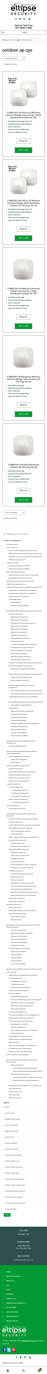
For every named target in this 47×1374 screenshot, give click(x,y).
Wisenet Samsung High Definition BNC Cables (28, 1071)
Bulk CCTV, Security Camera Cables (22, 1003)
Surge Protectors (17, 1033)
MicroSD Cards (16, 920)
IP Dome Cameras (17, 880)
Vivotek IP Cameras (16, 769)
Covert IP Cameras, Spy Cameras (22, 874)
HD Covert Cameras (18, 843)
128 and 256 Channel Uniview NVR (22, 711)
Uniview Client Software (19, 759)
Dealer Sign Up (12, 1316)
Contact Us (11, 1298)
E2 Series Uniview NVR (18, 732)
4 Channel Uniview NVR (19, 720)
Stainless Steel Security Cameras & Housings (24, 837)
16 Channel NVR (16, 961)
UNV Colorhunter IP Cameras (20, 660)
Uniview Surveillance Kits (17, 746)
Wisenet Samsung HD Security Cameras (26, 1080)
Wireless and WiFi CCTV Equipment (20, 1051)
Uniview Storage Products (20, 680)
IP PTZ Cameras (17, 834)
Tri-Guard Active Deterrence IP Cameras (24, 644)
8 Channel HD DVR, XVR (19, 939)
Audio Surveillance (15, 978)
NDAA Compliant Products (16, 572)
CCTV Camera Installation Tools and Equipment (24, 1015)
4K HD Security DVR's (18, 930)
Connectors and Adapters (18, 1012)
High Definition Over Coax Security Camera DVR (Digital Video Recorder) (23, 926)
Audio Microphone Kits (19, 981)
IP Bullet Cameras (17, 877)
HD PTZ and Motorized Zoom (21, 831)
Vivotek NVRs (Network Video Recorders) (22, 772)
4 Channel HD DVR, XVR (19, 936)
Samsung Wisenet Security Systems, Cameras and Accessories (21, 1061)
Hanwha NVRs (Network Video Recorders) (22, 910)
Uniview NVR (13, 708)
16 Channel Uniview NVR (19, 714)
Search (23, 1370)
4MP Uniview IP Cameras (19, 626)
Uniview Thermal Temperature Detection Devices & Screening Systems (21, 752)
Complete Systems (13, 784)
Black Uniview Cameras (19, 632)
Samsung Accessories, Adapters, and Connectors (24, 1085)
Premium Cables (15, 993)
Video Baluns (14, 1042)
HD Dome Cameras (17, 861)
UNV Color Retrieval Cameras (20, 656)
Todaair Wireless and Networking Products (23, 975)
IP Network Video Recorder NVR (19, 948)
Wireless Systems (15, 1092)
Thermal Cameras (17, 641)
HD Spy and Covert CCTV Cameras (22, 868)
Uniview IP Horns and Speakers (21, 677)
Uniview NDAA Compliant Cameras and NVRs (23, 697)
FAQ (7, 1285)
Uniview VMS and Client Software (20, 756)
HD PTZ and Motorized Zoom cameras (23, 864)
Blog (8, 1289)
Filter (7, 1215)
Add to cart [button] (23, 150)
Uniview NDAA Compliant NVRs (21, 705)
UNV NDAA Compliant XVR (20, 605)
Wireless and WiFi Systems (18, 799)
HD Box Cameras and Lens (20, 855)
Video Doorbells (15, 1088)
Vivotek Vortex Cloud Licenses (19, 781)
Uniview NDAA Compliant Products (20, 578)
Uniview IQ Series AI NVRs (19, 736)
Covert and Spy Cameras (17, 840)
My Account (11, 1307)
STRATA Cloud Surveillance (16, 584)
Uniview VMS (15, 762)
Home (6, 40)
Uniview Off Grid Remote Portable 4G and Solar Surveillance (20, 742)
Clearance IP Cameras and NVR (19, 569)
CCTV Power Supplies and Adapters (21, 1021)
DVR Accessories (15, 907)
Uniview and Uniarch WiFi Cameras (22, 647)
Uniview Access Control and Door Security (23, 593)
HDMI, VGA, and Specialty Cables (22, 1006)
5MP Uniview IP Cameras (19, 629)
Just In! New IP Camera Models (21, 889)
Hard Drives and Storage (17, 913)
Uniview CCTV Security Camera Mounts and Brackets (25, 674)
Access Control (12, 547)
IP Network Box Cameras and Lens (22, 883)
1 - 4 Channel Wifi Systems (20, 802)
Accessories (11, 972)
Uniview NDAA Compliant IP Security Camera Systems (25, 702)
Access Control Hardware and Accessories (23, 550)
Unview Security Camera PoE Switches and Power (27, 694)
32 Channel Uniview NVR (19, 717)
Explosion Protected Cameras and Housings (23, 819)
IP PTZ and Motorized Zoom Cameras (23, 886)
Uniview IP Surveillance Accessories (21, 666)
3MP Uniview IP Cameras (19, 620)
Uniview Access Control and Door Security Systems (25, 556)
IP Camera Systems (16, 787)
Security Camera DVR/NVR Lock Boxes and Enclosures (23, 969)
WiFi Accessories (15, 1098)
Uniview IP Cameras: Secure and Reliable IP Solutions (24, 587)
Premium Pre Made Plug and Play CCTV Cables (26, 999)
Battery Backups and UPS (19, 1024)
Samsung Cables (17, 1065)
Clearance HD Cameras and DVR (19, 566)
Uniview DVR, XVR (15, 599)
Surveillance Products (16, 1303)
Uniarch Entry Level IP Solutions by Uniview (23, 590)
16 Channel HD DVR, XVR (19, 942)
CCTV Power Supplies (18, 1027)
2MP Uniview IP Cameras (19, 617)
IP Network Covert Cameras (20, 846)
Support (9, 1294)
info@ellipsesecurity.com (23, 1260)
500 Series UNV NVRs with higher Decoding (25, 723)
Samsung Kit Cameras (16, 898)
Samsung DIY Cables (18, 1009)
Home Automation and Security (17, 1054)
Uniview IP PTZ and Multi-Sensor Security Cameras (25, 663)
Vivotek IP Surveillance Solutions (18, 765)
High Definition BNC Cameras (19, 849)
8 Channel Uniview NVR (19, 729)
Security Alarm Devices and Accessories (20, 581)
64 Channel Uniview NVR (19, 726)
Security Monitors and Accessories (20, 1036)
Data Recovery (12, 1312)
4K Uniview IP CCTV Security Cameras (23, 623)
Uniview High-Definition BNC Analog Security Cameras (23, 611)
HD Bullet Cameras (17, 858)
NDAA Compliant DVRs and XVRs (22, 933)
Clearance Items (13, 563)
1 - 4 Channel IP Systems (19, 790)
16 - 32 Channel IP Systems (20, 796)
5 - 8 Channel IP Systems (19, 793)
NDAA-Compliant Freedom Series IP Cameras (24, 575)
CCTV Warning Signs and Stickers (20, 1048)
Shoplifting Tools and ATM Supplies (21, 1039)
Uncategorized (12, 544)
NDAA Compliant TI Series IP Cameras (23, 895)
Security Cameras (13, 805)
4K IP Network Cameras (17, 808)
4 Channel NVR (16, 954)
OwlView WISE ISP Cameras (20, 638)
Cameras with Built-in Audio (20, 987)
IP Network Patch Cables (19, 996)
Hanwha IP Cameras (16, 822)
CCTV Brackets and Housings (18, 990)
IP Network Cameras (16, 871)
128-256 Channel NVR (18, 951)
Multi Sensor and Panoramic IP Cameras (24, 892)
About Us (10, 1281)
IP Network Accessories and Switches (21, 1018)
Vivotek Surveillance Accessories (20, 775)
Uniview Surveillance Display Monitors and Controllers (21, 686)
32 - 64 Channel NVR (18, 964)
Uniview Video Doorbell (19, 653)
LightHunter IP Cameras (19, 635)
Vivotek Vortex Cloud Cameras (19, 778)
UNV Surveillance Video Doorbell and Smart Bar (26, 690)
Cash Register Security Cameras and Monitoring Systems (21, 815)
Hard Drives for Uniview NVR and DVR (23, 669)
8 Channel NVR (16, 958)
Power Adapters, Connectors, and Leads (24, 1030)
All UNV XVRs (16, 602)
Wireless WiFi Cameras (17, 901)
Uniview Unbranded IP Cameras (21, 650)
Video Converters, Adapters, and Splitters (22, 1045)
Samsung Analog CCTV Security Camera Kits (27, 1077)
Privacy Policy (12, 1321)
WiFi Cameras (14, 1095)
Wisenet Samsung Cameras (20, 1074)
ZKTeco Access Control (17, 560)
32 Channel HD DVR (18, 945)
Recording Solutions (14, 904)
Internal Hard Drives (18, 917)
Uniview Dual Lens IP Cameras (19, 596)
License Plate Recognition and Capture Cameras (24, 825)
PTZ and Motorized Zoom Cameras (20, 828)
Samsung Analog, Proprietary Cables (25, 1068)
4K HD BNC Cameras (18, 852)
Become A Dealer (13, 1276)
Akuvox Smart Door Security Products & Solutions (25, 553)
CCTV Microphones (17, 984)
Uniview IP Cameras (16, 614)
